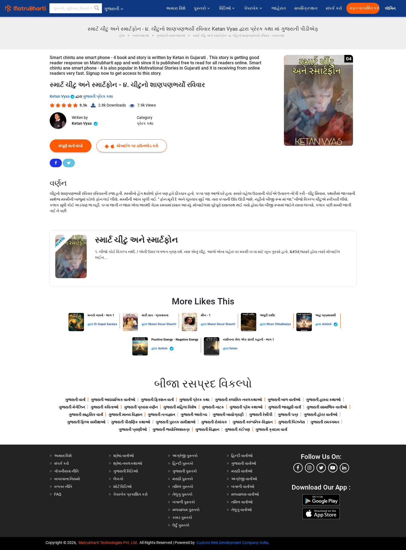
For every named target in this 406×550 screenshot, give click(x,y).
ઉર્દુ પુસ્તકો (180, 525)
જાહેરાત (278, 8)
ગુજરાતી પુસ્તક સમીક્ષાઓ (176, 422)
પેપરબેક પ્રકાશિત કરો (130, 494)
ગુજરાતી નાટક (213, 407)
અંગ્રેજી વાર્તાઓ (244, 479)
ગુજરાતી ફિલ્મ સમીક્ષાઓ (86, 422)
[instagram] (309, 467)
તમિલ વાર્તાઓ (242, 502)
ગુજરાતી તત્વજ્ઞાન (161, 414)
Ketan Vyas (60, 96)
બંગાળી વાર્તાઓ (242, 486)
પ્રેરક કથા (145, 123)
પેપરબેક (251, 8)
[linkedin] (344, 467)
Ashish (327, 324)
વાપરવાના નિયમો (67, 479)
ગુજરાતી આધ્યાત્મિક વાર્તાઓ (113, 399)
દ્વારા (91, 324)
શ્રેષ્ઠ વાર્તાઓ (123, 455)
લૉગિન (390, 8)
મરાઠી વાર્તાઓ (241, 471)
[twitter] (321, 467)
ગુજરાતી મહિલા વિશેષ (179, 407)
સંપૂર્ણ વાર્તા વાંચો (70, 146)
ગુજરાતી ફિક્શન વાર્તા (157, 399)
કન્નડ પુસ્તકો (182, 517)
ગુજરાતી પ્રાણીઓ (133, 429)
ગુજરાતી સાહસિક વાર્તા (86, 414)
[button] (97, 8)
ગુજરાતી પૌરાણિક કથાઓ (130, 422)
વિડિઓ (225, 8)
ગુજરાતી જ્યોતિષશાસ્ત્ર (171, 429)
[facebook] (298, 467)
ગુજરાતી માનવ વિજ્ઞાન (125, 414)
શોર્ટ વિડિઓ (122, 486)
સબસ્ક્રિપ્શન (305, 8)
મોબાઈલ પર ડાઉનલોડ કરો (137, 146)
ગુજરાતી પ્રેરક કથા (98, 96)
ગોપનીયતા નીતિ (66, 471)
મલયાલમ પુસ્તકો (186, 510)
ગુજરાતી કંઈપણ (237, 429)
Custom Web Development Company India (232, 542)
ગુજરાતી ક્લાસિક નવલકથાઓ (238, 399)
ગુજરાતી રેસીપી (260, 414)
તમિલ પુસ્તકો (182, 486)
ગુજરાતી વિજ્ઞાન (207, 429)
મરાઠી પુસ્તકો (182, 479)
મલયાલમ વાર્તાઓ (245, 494)
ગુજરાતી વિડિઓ (125, 471)
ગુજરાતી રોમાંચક (214, 422)
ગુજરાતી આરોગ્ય (194, 414)
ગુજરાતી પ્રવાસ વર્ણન (141, 407)
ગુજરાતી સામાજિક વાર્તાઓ (327, 407)
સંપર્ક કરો (334, 8)
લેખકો (118, 479)
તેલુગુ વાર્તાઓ (241, 510)
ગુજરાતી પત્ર (288, 414)
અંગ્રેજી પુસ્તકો (185, 455)
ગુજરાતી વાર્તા (75, 399)
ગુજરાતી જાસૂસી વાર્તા (284, 407)
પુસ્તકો (200, 8)
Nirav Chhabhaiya (279, 324)
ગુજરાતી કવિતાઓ (104, 407)
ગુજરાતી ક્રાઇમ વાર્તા (271, 429)
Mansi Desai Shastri (162, 324)
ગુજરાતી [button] (111, 8)
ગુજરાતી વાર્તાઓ (243, 463)
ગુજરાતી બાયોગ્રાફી (228, 414)
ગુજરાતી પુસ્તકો (184, 471)
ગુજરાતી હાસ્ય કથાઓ (323, 399)
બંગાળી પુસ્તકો (183, 502)
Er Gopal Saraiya (105, 324)
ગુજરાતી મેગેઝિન (72, 407)
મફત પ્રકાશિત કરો (364, 8)
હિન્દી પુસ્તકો (182, 463)
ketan (233, 348)
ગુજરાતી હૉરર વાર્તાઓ (321, 414)
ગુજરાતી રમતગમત (324, 422)
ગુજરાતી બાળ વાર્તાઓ (284, 399)
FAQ (57, 494)
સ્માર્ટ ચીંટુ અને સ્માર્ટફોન (136, 240)
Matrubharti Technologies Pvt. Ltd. (108, 542)
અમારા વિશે (176, 8)
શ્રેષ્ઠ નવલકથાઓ (127, 463)
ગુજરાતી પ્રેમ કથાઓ (246, 407)
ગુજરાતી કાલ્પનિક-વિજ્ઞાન (253, 422)
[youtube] (333, 467)
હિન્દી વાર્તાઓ (242, 455)
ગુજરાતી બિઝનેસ (291, 422)
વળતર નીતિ (63, 486)
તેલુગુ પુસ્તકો (182, 494)
